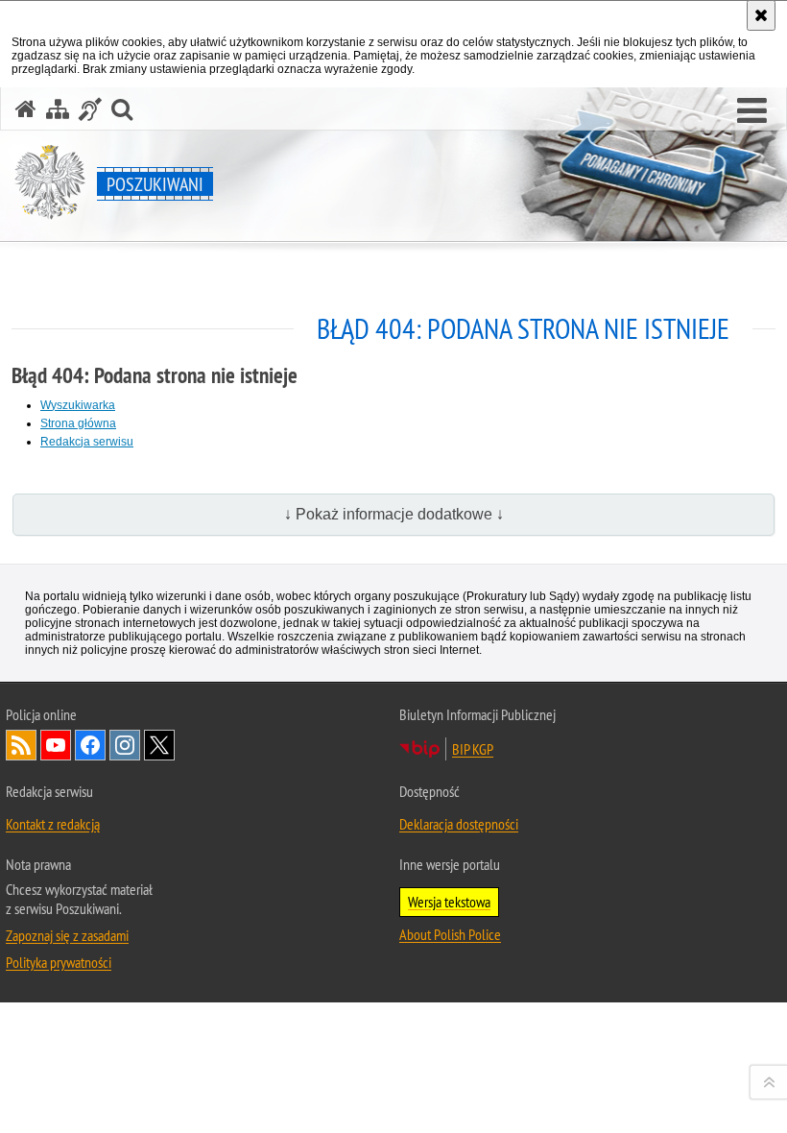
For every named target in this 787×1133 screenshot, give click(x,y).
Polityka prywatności (58, 962)
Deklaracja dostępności (458, 823)
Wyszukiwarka (77, 405)
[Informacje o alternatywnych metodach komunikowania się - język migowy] (90, 109)
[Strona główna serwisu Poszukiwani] (25, 109)
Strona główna (78, 423)
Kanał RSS (21, 745)
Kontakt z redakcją (53, 823)
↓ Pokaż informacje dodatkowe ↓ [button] (394, 514)
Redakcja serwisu (86, 441)
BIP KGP (472, 749)
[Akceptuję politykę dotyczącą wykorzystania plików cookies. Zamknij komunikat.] (761, 15)
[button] (752, 111)
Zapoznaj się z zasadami (67, 935)
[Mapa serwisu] (57, 109)
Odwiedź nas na (55, 745)
